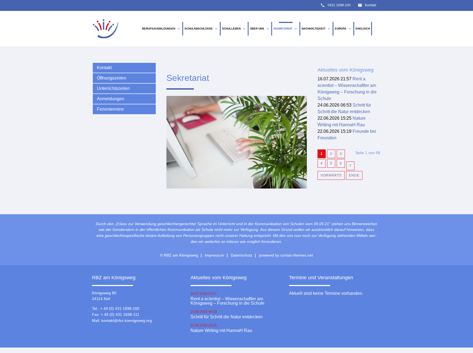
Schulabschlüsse (201, 29)
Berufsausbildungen (161, 29)
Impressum (214, 255)
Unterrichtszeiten (113, 88)
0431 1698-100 (339, 5)
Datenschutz (241, 255)
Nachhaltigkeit (316, 29)
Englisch (363, 28)
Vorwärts (331, 175)
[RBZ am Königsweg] (105, 28)
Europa (343, 29)
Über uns (260, 29)
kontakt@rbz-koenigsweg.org (126, 320)
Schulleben (234, 29)
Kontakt (370, 5)
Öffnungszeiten (111, 78)
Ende (354, 175)
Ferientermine (110, 109)
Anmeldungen (110, 98)
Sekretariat (285, 29)
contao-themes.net (296, 255)
